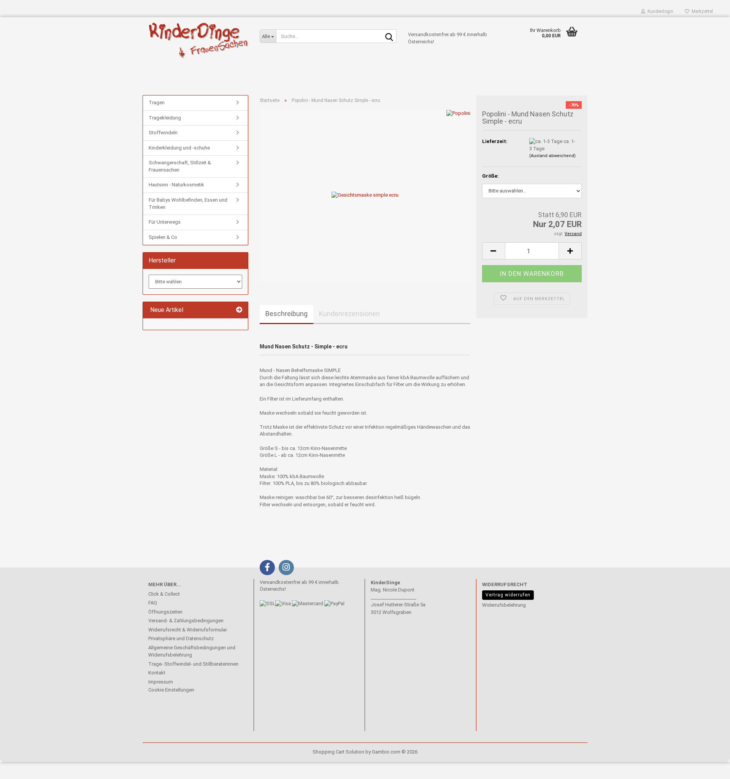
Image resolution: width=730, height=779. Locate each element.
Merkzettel (701, 11)
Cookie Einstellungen (171, 690)
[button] (493, 250)
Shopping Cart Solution (338, 752)
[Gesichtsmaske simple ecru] (365, 195)
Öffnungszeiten (165, 612)
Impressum (160, 682)
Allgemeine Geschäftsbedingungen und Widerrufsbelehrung (191, 651)
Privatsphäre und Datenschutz (181, 638)
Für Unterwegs (165, 222)
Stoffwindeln (163, 132)
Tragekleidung (165, 118)
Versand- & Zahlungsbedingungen (186, 620)
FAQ (152, 603)
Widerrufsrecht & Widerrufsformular (187, 630)
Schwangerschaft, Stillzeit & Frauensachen (180, 166)
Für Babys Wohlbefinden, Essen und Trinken (188, 203)
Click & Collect (164, 594)
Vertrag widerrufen (508, 595)
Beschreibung (286, 314)
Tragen (157, 102)
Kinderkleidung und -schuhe (179, 148)
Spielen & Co (163, 237)
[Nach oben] (21, 767)
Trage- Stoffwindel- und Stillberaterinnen (193, 664)
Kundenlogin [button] (659, 11)
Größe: (490, 176)
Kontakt (156, 673)
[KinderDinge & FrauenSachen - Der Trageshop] (198, 40)
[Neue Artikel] (239, 310)
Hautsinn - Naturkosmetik (176, 185)
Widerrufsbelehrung (504, 605)
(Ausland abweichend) (552, 155)
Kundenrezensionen (349, 314)
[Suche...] (389, 36)
